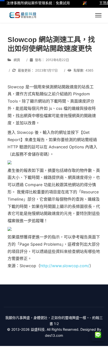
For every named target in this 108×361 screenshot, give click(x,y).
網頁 (17, 60)
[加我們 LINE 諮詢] (98, 334)
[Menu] (98, 15)
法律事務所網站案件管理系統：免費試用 (36, 3)
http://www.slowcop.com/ (64, 265)
